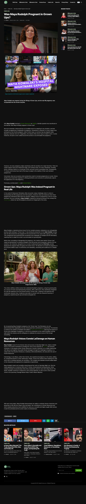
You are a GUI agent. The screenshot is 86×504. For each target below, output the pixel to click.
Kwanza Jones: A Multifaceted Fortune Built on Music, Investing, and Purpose (74, 25)
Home (5, 8)
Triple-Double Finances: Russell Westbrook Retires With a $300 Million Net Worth (74, 33)
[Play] (39, 59)
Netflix (34, 123)
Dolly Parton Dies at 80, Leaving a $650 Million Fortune (73, 16)
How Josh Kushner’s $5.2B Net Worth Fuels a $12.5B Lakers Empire (74, 48)
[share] (54, 65)
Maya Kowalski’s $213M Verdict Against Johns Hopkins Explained (27, 66)
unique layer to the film (37, 329)
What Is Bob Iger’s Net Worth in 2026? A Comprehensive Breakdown (75, 40)
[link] (7, 66)
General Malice (27, 183)
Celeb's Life (10, 8)
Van (19, 183)
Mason (7, 20)
